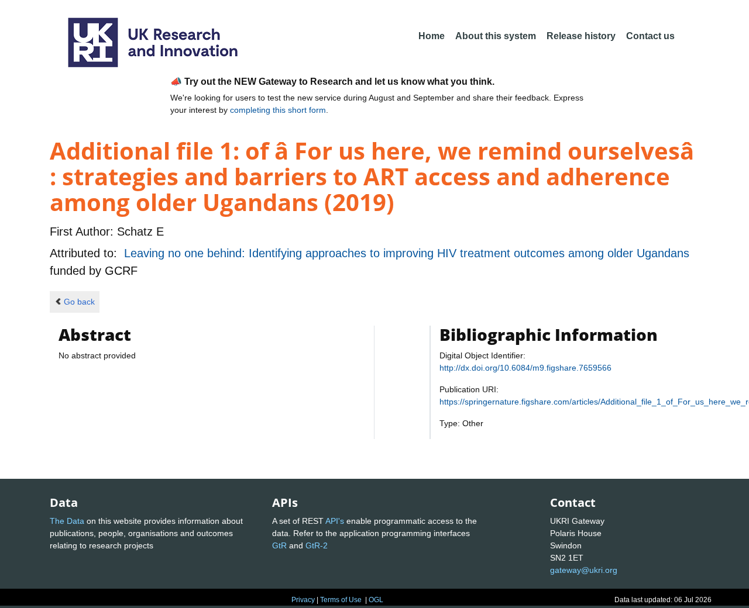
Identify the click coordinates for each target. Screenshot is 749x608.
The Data (67, 521)
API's (334, 521)
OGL (376, 600)
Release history (581, 36)
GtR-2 (316, 545)
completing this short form (278, 110)
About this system (495, 36)
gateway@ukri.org (583, 570)
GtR (279, 545)
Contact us (650, 36)
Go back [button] (79, 301)
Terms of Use (341, 600)
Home (431, 36)
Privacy (303, 600)
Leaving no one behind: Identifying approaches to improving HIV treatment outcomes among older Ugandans (406, 253)
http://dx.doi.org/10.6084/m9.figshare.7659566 (525, 367)
